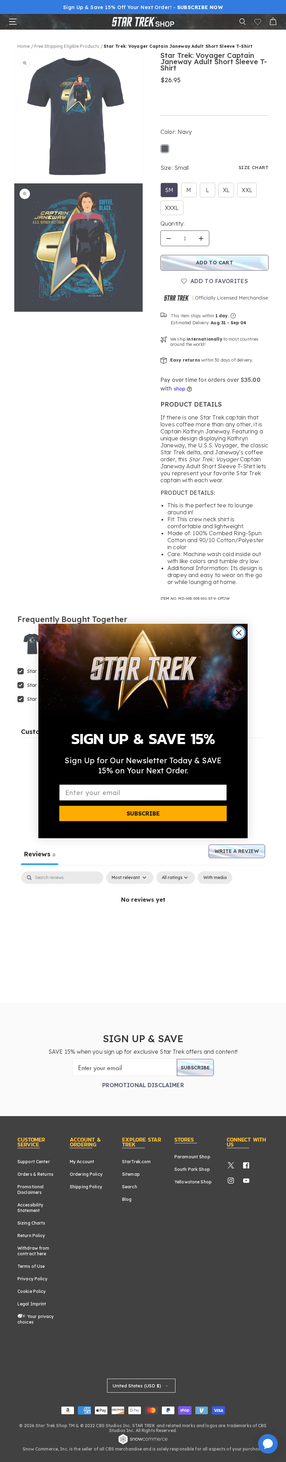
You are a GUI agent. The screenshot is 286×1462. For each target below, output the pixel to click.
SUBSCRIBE (143, 813)
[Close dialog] (239, 633)
